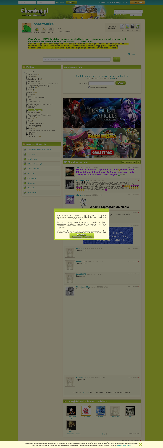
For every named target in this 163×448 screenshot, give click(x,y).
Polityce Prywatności (124, 445)
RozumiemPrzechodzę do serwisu (82, 236)
